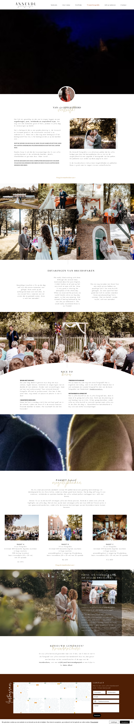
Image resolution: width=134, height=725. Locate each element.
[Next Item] (114, 133)
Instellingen (114, 722)
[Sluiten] (132, 722)
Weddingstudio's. (96, 389)
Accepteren (125, 722)
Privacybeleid (94, 722)
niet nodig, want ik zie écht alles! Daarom (92, 385)
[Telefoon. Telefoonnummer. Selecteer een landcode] (96, 701)
